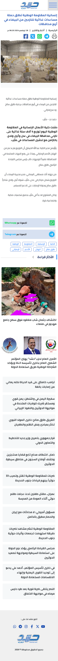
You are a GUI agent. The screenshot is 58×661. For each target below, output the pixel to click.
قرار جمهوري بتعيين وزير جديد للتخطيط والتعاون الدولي (32, 440)
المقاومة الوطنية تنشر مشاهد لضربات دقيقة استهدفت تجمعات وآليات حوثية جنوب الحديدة (31, 533)
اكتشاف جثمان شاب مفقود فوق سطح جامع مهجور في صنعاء (29, 321)
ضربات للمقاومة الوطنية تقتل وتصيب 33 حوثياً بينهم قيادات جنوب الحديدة (30, 478)
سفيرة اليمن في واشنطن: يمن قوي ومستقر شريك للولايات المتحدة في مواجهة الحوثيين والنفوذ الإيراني (33, 403)
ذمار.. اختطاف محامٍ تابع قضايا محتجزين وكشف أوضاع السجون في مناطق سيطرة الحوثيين (30, 459)
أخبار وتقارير (38, 30)
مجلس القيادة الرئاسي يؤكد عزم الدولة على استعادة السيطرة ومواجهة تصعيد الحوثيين (31, 553)
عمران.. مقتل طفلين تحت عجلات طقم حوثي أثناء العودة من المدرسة (32, 496)
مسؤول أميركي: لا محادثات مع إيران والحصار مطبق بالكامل (33, 514)
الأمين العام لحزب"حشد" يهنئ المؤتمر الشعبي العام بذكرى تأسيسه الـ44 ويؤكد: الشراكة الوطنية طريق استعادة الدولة (31, 362)
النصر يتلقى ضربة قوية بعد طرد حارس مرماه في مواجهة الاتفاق (33, 591)
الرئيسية (52, 30)
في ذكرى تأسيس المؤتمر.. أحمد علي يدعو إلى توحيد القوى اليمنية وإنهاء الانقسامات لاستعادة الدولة (30, 572)
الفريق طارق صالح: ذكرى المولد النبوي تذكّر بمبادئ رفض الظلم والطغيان (32, 422)
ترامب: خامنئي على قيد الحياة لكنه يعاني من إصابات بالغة (30, 384)
